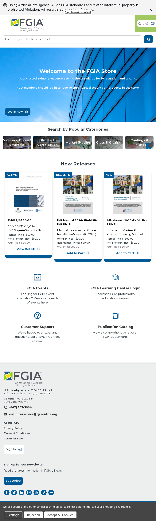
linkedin (21, 492)
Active (12, 174)
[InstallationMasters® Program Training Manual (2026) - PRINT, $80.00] (127, 194)
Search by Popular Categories (78, 129)
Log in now (15, 111)
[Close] (150, 9)
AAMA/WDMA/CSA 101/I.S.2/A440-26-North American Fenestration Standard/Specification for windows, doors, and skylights (28, 228)
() (143, 23)
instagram (29, 492)
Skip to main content (78, 12)
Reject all (33, 515)
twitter (14, 492)
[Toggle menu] (5, 5)
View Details (26, 249)
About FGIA (11, 422)
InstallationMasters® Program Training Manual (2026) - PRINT (125, 232)
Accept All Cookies (60, 515)
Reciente (63, 174)
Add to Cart (76, 253)
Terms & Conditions (17, 433)
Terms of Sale (13, 438)
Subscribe (13, 480)
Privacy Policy (13, 428)
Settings (13, 515)
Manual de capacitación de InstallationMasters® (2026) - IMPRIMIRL (77, 232)
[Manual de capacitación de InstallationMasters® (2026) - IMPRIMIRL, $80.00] (78, 194)
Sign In (11, 449)
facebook (7, 492)
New (109, 174)
